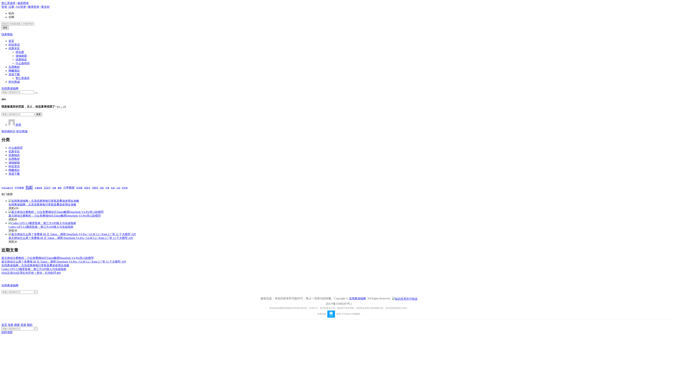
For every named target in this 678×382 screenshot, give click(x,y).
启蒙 (54, 188)
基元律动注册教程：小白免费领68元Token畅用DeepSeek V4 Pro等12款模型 (54, 215)
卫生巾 (47, 187)
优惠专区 (14, 48)
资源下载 (14, 74)
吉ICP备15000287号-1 (339, 303)
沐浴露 (79, 188)
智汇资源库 (8, 3)
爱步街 (45, 6)
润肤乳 (95, 188)
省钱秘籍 (21, 55)
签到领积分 (8, 131)
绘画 (113, 188)
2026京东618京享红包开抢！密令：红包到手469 (31, 272)
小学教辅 (69, 187)
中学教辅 (19, 188)
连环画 (125, 188)
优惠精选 (21, 59)
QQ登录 (21, 6)
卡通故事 (38, 188)
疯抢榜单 (23, 3)
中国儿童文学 (7, 188)
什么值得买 (23, 63)
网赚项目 (14, 70)
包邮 (29, 187)
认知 (118, 188)
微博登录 (33, 6)
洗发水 (87, 188)
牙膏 (107, 188)
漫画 (102, 188)
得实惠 (20, 52)
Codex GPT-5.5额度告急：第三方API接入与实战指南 (40, 226)
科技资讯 (14, 44)
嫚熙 (60, 188)
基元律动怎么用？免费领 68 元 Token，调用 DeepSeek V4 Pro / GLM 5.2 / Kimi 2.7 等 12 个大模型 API (70, 237)
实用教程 (14, 66)
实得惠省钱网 (9, 88)
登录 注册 (7, 6)
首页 (11, 40)
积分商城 (14, 81)
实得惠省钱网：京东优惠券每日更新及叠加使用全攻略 (42, 204)
